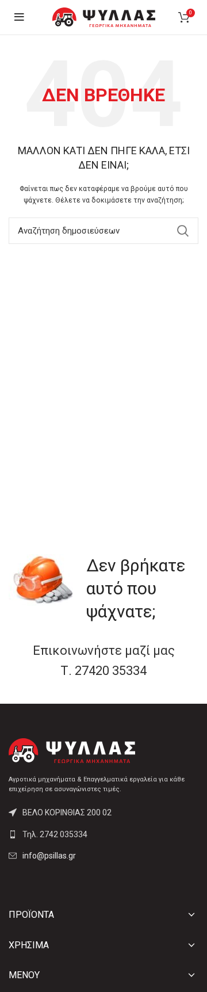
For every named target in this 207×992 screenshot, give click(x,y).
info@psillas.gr (49, 855)
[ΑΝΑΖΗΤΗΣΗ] (182, 231)
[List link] (103, 834)
